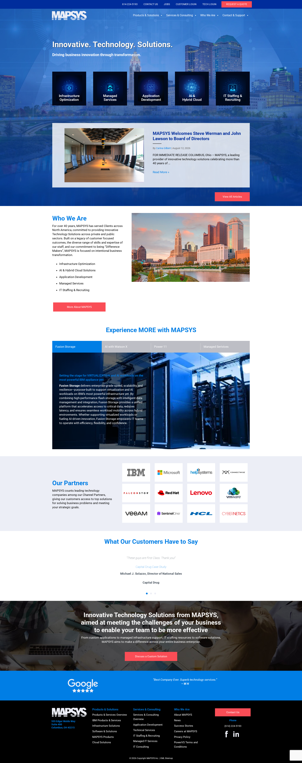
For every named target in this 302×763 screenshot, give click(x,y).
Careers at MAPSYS (185, 731)
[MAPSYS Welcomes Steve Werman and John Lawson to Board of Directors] (151, 155)
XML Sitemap (166, 758)
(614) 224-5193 (232, 726)
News (177, 720)
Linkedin (235, 734)
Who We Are (207, 15)
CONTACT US (150, 4)
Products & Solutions (146, 15)
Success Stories (183, 725)
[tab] (77, 347)
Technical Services (144, 730)
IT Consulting (141, 746)
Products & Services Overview (109, 714)
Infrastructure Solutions (106, 725)
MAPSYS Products (103, 737)
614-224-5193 (130, 4)
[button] (147, 593)
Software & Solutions (104, 731)
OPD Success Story (151, 567)
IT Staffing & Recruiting (146, 735)
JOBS (167, 4)
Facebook (226, 734)
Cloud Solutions (101, 742)
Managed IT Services (145, 741)
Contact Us (232, 712)
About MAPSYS (183, 714)
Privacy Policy (182, 737)
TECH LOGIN (209, 4)
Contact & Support (233, 15)
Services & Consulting (179, 15)
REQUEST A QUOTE (236, 4)
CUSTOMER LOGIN (186, 4)
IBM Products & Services (106, 720)
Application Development (148, 724)
